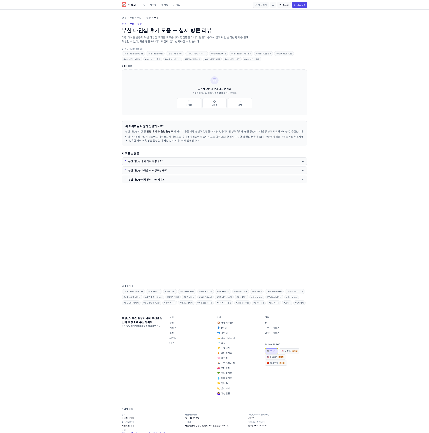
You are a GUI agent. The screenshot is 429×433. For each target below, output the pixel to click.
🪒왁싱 (221, 342)
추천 (132, 17)
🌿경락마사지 (224, 373)
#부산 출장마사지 (187, 291)
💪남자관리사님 (226, 337)
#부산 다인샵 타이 (218, 53)
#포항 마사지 (256, 297)
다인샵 (148, 17)
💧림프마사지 (224, 378)
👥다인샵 (222, 332)
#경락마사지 (259, 302)
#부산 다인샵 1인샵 (284, 53)
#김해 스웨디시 (205, 297)
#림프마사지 (274, 302)
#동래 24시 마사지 (274, 291)
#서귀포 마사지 (186, 302)
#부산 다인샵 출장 (152, 59)
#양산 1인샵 (242, 297)
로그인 (286, 4)
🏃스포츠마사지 (226, 363)
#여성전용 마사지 (204, 302)
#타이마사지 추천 (224, 302)
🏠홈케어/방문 (225, 322)
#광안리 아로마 (240, 291)
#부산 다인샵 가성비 (132, 59)
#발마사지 (299, 302)
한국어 (271, 350)
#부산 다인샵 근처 (263, 53)
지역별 (153, 4)
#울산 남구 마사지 (131, 302)
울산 (171, 332)
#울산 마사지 (291, 297)
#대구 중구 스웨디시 (153, 297)
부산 (139, 17)
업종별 (164, 4)
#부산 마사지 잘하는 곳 (133, 291)
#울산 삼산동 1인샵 (151, 302)
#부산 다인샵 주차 (252, 59)
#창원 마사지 (189, 297)
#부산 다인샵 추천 (155, 53)
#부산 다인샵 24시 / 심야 (241, 53)
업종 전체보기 (272, 332)
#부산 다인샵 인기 (172, 59)
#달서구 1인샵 (173, 297)
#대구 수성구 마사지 (132, 297)
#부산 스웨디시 (154, 291)
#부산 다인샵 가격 (175, 53)
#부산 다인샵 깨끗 (232, 59)
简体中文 (276, 363)
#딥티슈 (287, 302)
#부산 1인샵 (170, 291)
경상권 (173, 327)
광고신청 (301, 4)
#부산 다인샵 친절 (212, 59)
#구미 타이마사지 (274, 297)
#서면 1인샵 (257, 291)
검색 (240, 104)
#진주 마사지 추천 (224, 297)
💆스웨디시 (223, 347)
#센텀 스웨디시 (223, 291)
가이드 (176, 4)
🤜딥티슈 (222, 383)
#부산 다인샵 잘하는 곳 (133, 53)
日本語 (289, 350)
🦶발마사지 (223, 388)
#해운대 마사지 (205, 291)
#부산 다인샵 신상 (192, 59)
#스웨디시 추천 (242, 302)
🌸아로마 (222, 358)
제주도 (173, 337)
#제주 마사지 (169, 302)
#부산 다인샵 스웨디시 (196, 53)
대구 (171, 342)
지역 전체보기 (272, 327)
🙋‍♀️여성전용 (223, 393)
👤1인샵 (222, 327)
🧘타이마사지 (224, 352)
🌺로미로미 (223, 368)
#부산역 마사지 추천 (294, 291)
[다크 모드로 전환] (273, 5)
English (275, 356)
